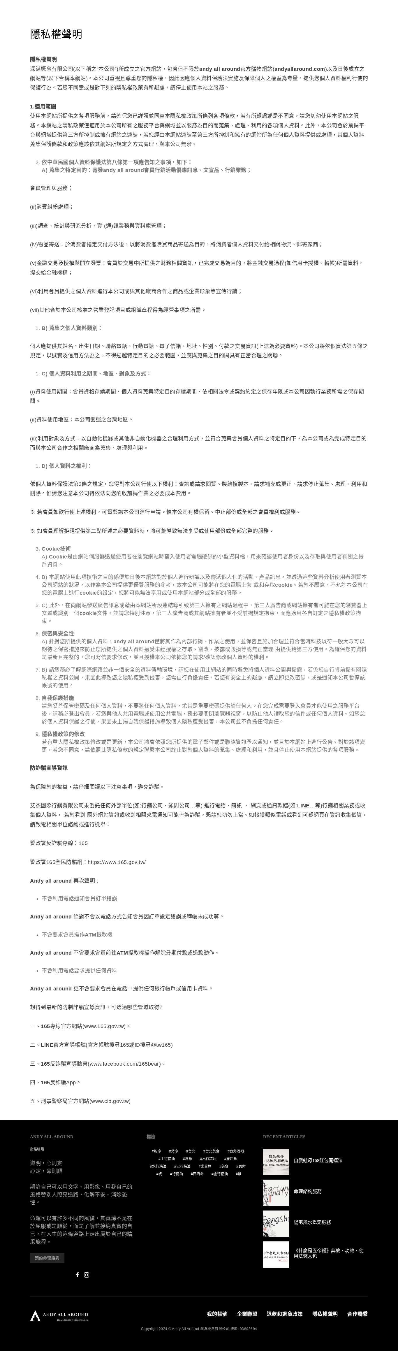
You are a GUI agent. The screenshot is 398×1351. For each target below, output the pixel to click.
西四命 (198, 1174)
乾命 (157, 1151)
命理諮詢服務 (308, 1191)
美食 (224, 1166)
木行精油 (209, 1159)
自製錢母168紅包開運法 (318, 1160)
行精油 (177, 1174)
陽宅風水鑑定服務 (312, 1222)
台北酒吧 (237, 1151)
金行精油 (221, 1174)
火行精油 (183, 1166)
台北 (191, 1151)
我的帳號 (217, 1314)
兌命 (174, 1151)
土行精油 (168, 1159)
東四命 (231, 1159)
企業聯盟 (247, 1314)
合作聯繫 (357, 1314)
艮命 (242, 1166)
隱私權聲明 (325, 1314)
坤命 (188, 1159)
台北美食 (212, 1151)
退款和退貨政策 (285, 1314)
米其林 (206, 1166)
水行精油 (159, 1166)
